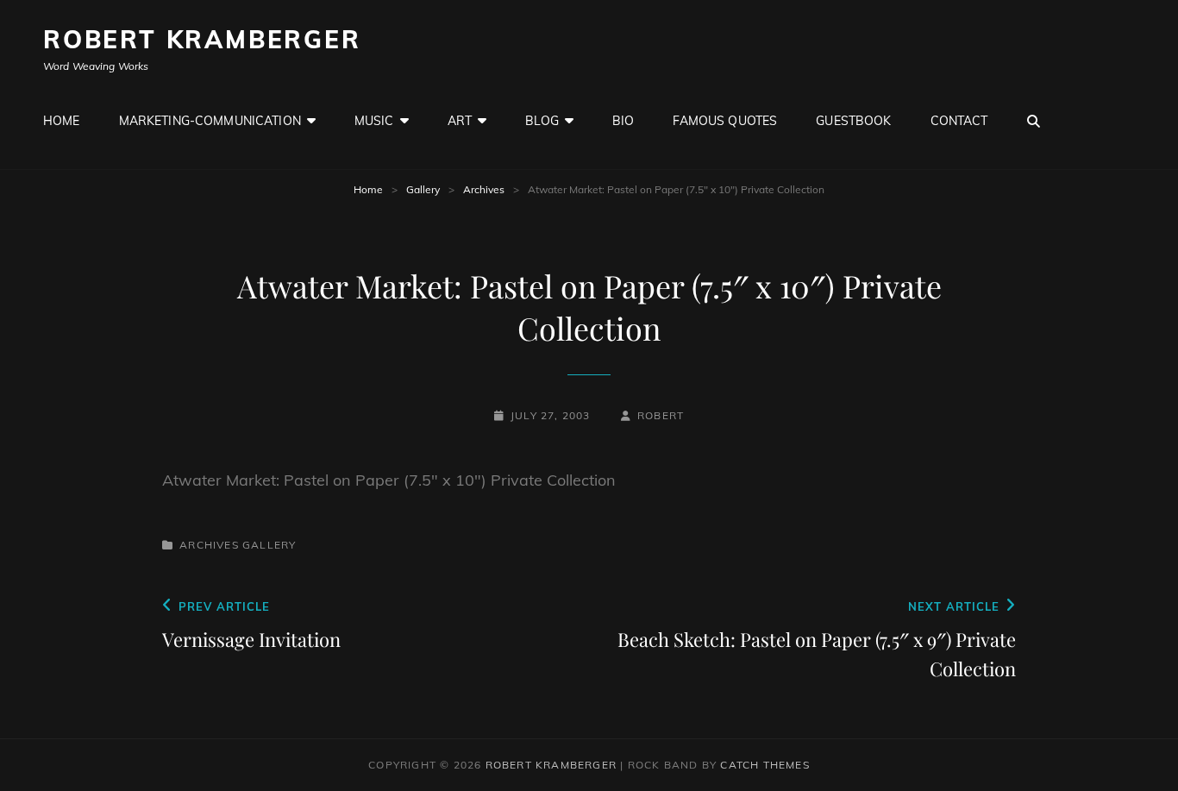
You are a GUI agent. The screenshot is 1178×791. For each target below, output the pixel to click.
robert (660, 415)
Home (61, 121)
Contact (959, 121)
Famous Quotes (725, 121)
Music (374, 121)
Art (460, 121)
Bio (623, 121)
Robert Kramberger (202, 39)
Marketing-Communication (210, 121)
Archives (483, 189)
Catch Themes (764, 764)
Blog (542, 121)
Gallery (423, 189)
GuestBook (853, 121)
